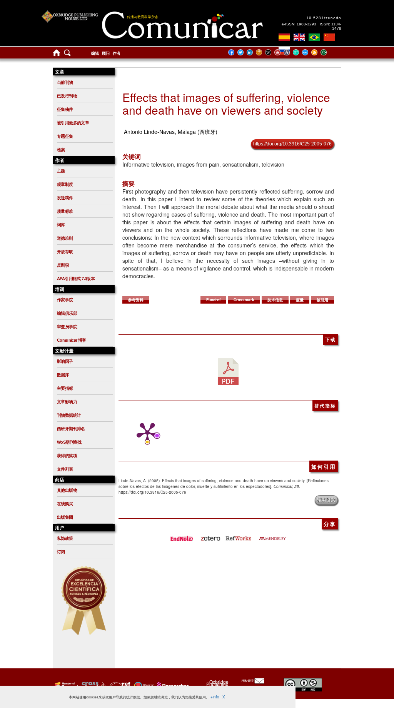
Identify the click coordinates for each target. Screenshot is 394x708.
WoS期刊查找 (69, 442)
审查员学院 (67, 326)
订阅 (61, 551)
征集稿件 (65, 109)
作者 (116, 53)
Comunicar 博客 (71, 340)
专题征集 (65, 136)
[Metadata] (329, 52)
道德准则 (65, 238)
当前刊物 (65, 82)
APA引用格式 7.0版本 (76, 278)
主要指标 (65, 388)
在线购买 (65, 503)
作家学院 (65, 299)
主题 (61, 171)
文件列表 (65, 469)
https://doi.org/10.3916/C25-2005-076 (292, 144)
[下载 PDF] (228, 371)
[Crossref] (65, 685)
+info (214, 697)
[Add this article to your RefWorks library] (238, 536)
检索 (61, 149)
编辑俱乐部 (67, 313)
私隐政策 (65, 538)
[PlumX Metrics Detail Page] (145, 433)
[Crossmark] (143, 685)
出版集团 (65, 517)
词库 (61, 224)
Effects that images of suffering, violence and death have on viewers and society (226, 103)
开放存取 (65, 251)
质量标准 (65, 211)
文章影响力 (67, 401)
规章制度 (65, 184)
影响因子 (65, 361)
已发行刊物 (67, 96)
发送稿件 (65, 197)
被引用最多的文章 (73, 122)
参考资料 (136, 299)
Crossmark (244, 299)
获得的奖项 (67, 455)
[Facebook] (233, 52)
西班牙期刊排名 (71, 428)
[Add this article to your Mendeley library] (272, 536)
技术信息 (275, 299)
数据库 (63, 374)
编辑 (95, 53)
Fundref (213, 299)
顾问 (106, 53)
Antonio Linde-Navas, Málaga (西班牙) (170, 131)
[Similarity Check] (92, 685)
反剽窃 (63, 265)
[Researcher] (172, 685)
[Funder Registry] (119, 685)
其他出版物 (67, 490)
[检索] (67, 54)
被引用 (322, 299)
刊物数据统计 (69, 415)
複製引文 (326, 500)
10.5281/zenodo (323, 18)
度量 (300, 299)
